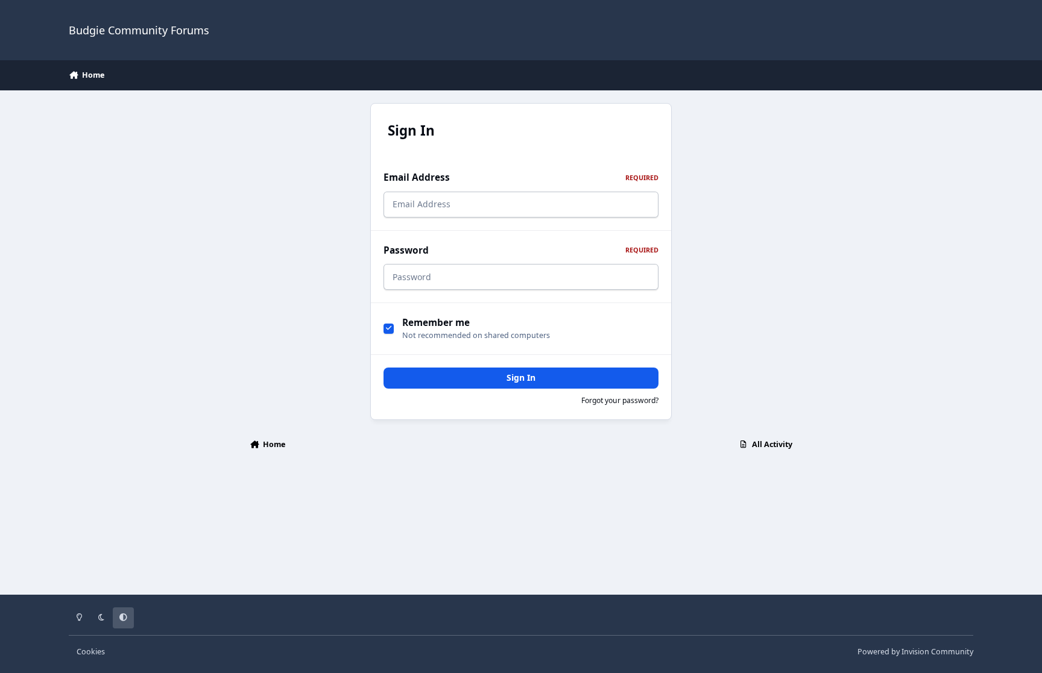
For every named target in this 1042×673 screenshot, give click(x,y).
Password (521, 250)
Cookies (91, 651)
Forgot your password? (619, 400)
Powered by (915, 651)
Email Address (521, 177)
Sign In (521, 377)
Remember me (436, 322)
